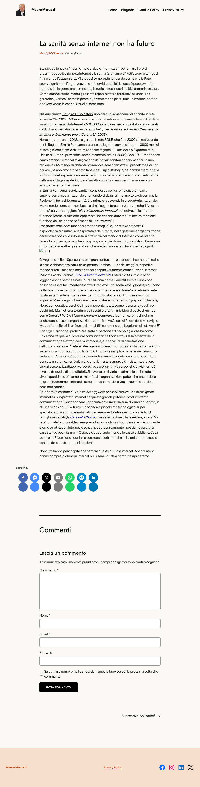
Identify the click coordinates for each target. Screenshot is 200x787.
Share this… (22, 467)
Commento (48, 570)
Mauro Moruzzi (43, 10)
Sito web (45, 653)
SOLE (108, 140)
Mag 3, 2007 (47, 53)
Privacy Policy (113, 767)
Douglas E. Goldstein (77, 114)
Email (44, 634)
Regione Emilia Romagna (66, 145)
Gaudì (80, 104)
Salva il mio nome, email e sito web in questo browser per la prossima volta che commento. (101, 673)
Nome (44, 615)
